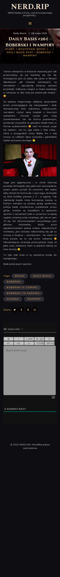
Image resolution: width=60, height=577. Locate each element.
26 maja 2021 (39, 33)
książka (13, 298)
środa (20, 275)
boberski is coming (22, 287)
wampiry (34, 298)
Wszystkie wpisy (32, 49)
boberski (14, 281)
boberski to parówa (23, 293)
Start (10, 49)
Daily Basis (19, 33)
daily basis (42, 275)
